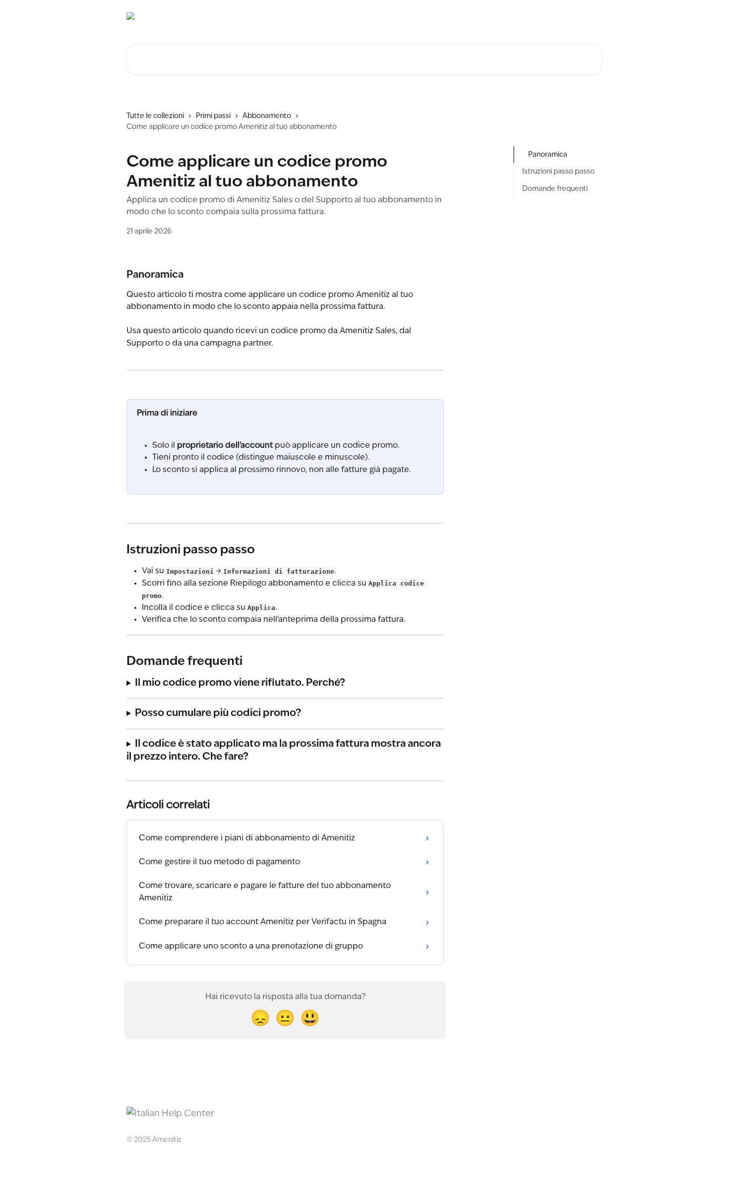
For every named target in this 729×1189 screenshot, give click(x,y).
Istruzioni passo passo (558, 171)
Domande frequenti (555, 188)
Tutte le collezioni (155, 116)
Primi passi (213, 116)
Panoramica (547, 154)
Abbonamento (267, 116)
